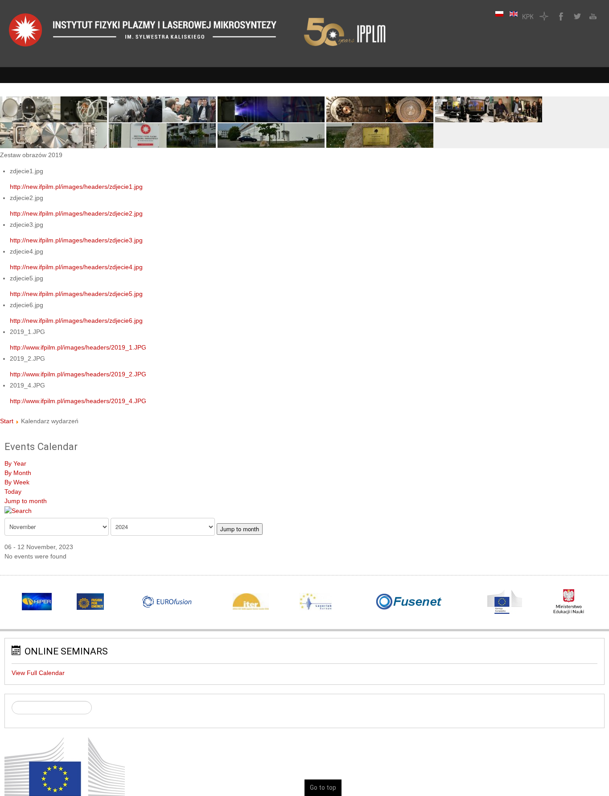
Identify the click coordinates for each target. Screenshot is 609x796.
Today (12, 491)
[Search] (18, 510)
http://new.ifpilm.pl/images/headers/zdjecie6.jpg (76, 320)
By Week (16, 482)
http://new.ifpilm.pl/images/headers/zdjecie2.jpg (76, 213)
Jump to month (25, 500)
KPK (528, 16)
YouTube (592, 16)
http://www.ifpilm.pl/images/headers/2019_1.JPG (78, 347)
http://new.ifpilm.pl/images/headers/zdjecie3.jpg (76, 240)
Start (6, 421)
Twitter (576, 16)
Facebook (560, 16)
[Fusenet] (409, 601)
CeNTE (544, 16)
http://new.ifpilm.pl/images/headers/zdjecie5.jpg (76, 293)
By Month (17, 472)
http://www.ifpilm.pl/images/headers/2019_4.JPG (78, 400)
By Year (15, 463)
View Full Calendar (38, 672)
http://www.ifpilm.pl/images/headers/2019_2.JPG (78, 374)
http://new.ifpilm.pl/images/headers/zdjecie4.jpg (76, 267)
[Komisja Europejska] (64, 778)
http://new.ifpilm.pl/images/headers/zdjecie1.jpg (76, 186)
